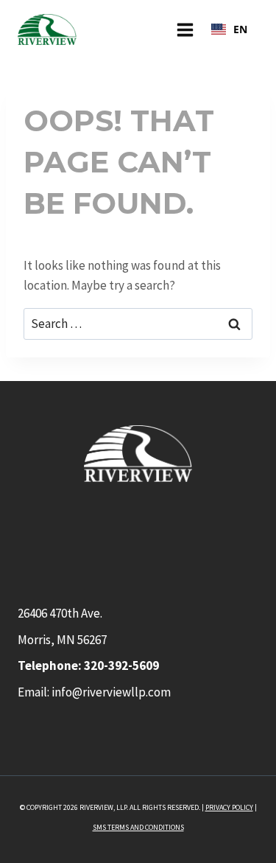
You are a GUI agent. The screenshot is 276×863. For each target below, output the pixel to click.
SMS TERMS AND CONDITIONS (138, 827)
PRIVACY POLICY (229, 807)
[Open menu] (184, 29)
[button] (229, 29)
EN (240, 29)
